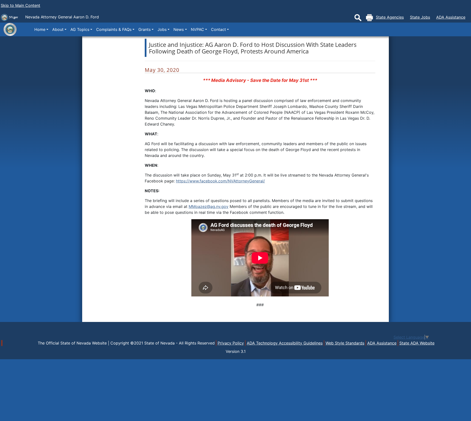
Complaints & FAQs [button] (113, 29)
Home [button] (39, 29)
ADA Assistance (450, 17)
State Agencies (390, 17)
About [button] (58, 29)
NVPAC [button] (197, 29)
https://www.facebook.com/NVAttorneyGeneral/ (220, 181)
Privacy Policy (231, 343)
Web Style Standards (345, 343)
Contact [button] (218, 29)
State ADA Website (416, 343)
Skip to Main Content (20, 5)
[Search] (358, 18)
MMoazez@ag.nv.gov (208, 206)
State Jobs (420, 17)
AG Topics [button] (79, 29)
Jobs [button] (162, 29)
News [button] (178, 29)
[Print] (369, 18)
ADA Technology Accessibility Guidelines (285, 343)
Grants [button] (144, 29)
